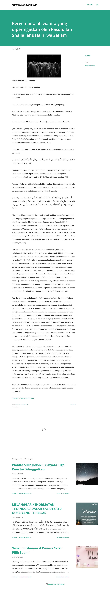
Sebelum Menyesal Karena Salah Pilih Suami (37, 550)
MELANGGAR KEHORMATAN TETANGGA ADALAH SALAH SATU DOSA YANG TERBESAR (37, 508)
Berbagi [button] (87, 56)
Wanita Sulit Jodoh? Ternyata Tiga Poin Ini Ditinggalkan (38, 467)
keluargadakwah (27, 398)
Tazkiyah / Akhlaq (90, 66)
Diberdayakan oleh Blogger (56, 584)
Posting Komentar (25, 493)
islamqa (15, 398)
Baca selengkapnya (63, 493)
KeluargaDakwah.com (24, 4)
